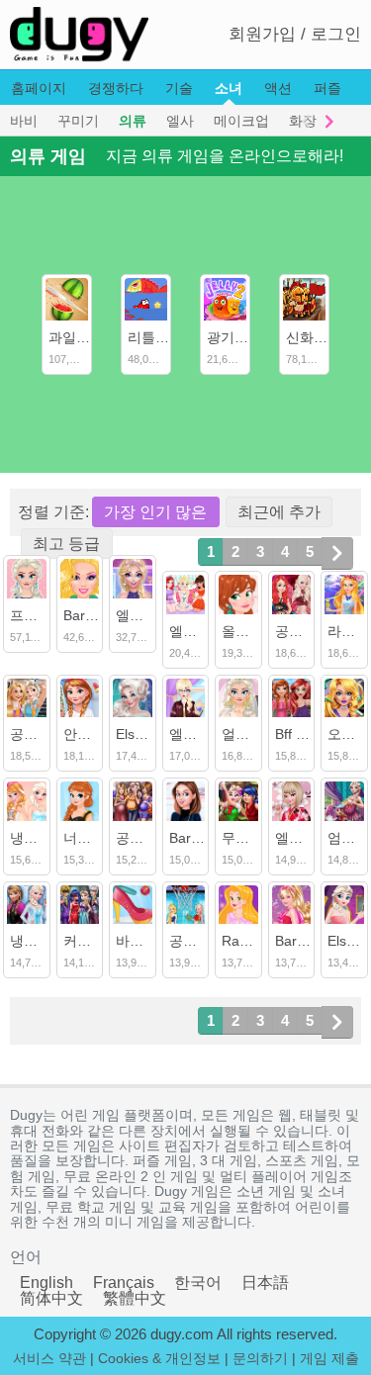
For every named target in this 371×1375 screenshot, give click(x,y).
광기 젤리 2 (242, 337)
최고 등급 (66, 543)
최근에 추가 (279, 512)
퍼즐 (327, 88)
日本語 (265, 1282)
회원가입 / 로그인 (295, 34)
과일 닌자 (78, 337)
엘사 (180, 121)
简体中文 (51, 1298)
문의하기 (260, 1358)
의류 (132, 121)
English (46, 1282)
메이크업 (241, 121)
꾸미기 (78, 121)
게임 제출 (329, 1358)
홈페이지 (38, 88)
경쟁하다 (115, 88)
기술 (179, 88)
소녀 (228, 88)
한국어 (198, 1282)
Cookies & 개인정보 (159, 1358)
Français (123, 1282)
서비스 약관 (49, 1358)
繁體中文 (134, 1298)
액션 (278, 88)
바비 (24, 121)
